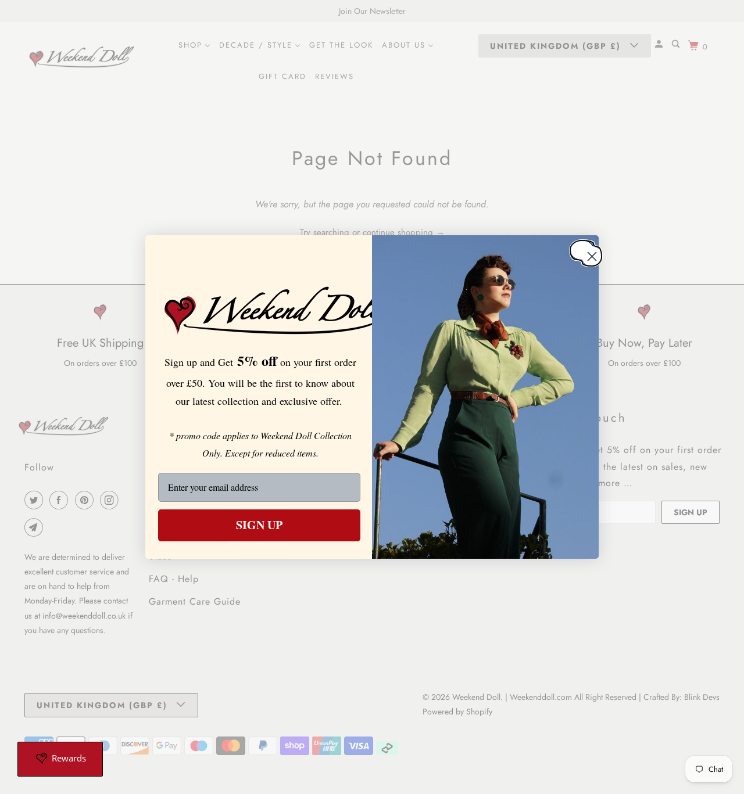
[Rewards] (60, 759)
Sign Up (259, 524)
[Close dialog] (582, 250)
